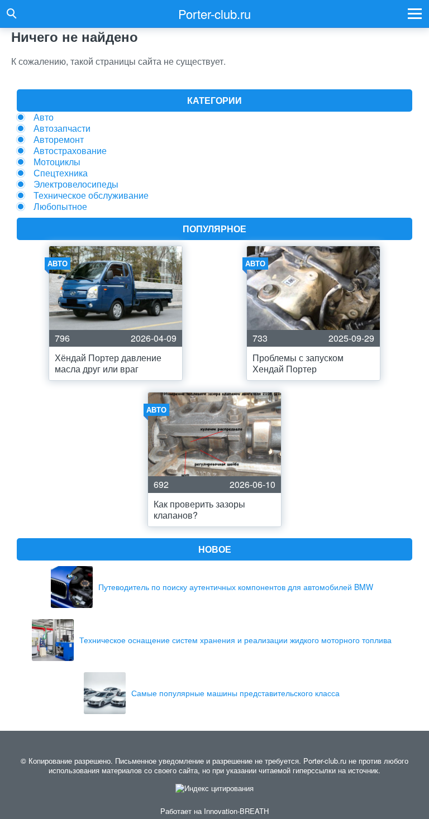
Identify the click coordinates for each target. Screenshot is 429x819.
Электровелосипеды (76, 184)
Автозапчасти (62, 128)
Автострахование (70, 150)
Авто (44, 117)
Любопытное (60, 206)
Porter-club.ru (214, 13)
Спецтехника (61, 172)
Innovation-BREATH (236, 811)
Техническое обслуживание (91, 195)
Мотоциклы (57, 161)
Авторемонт (59, 139)
